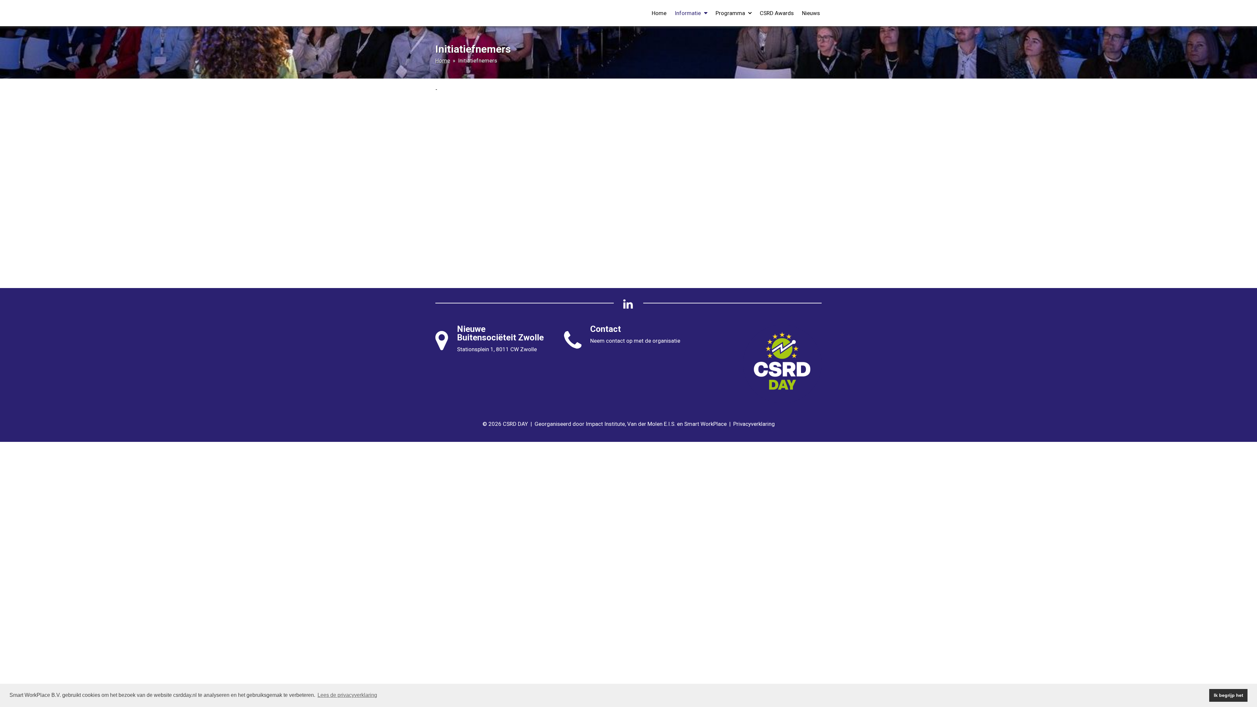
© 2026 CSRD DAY (505, 424)
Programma (730, 13)
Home (659, 13)
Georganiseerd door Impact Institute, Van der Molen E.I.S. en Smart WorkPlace (631, 424)
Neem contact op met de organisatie (635, 340)
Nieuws (811, 13)
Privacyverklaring (754, 424)
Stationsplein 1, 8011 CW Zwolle (497, 349)
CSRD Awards (777, 13)
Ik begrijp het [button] (1228, 695)
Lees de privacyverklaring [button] (347, 695)
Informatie (688, 13)
